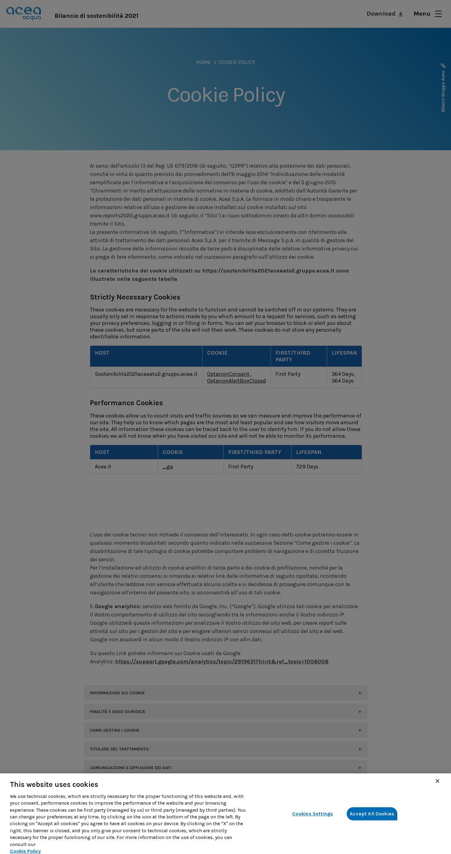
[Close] (437, 781)
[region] (225, 813)
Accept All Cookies (372, 814)
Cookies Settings (312, 814)
